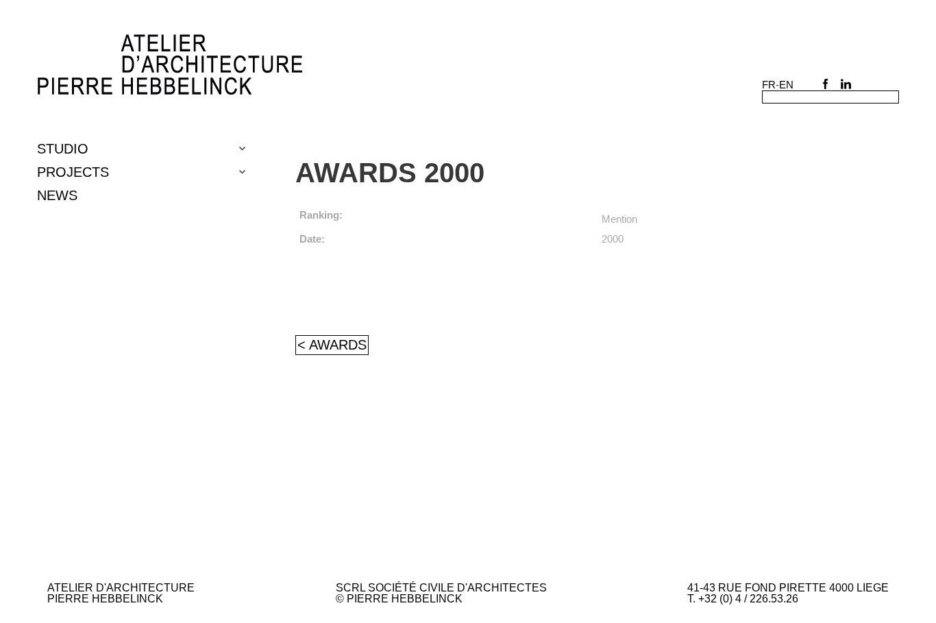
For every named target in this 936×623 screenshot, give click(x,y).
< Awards (332, 344)
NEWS (57, 195)
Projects (73, 172)
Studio (62, 148)
